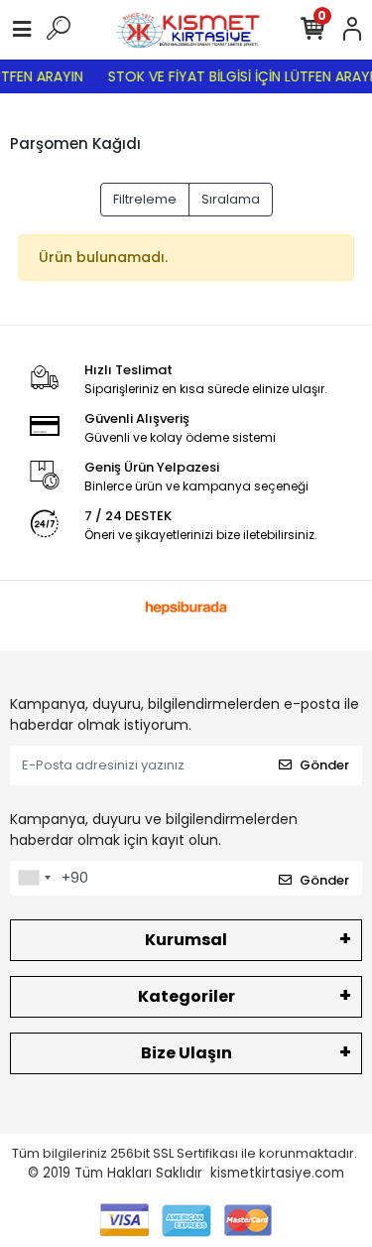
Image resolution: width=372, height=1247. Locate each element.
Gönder (324, 765)
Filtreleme (145, 199)
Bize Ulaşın (186, 1052)
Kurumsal (186, 939)
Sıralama (230, 199)
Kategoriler (186, 996)
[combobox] (34, 879)
